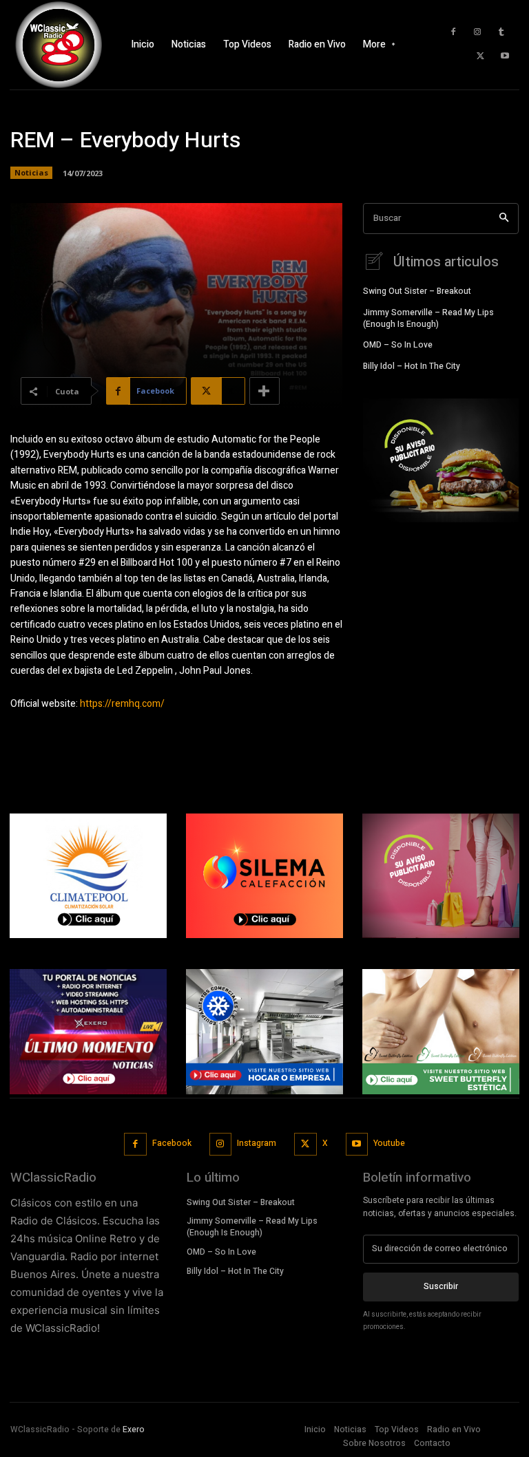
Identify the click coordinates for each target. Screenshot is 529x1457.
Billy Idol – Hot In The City (411, 366)
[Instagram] (477, 32)
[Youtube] (505, 56)
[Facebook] (453, 32)
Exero (134, 1429)
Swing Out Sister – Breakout (417, 291)
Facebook (171, 1143)
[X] (480, 56)
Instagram (256, 1143)
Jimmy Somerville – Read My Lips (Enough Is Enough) (428, 318)
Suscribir (441, 1286)
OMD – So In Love (398, 345)
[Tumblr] (501, 32)
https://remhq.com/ (122, 703)
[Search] (504, 218)
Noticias (31, 172)
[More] (264, 391)
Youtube (389, 1143)
